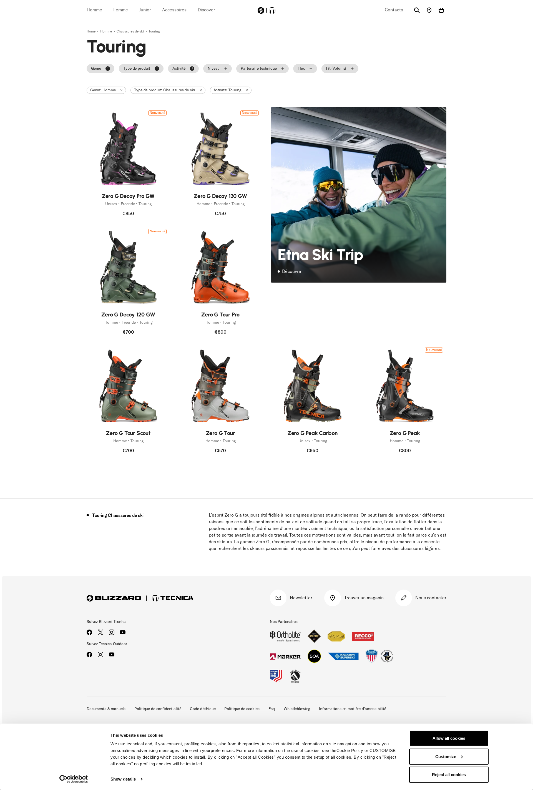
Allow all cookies (449, 738)
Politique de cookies (241, 708)
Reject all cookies (449, 774)
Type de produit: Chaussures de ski (164, 90)
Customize (445, 756)
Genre (100, 68)
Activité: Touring (227, 90)
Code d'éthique (202, 708)
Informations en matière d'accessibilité (352, 708)
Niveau (214, 68)
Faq (271, 708)
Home (91, 31)
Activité (182, 68)
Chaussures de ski (131, 31)
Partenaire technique (258, 68)
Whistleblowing (297, 708)
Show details (123, 779)
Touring (154, 31)
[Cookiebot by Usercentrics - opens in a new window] (73, 779)
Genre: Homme (103, 90)
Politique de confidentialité (157, 708)
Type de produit (140, 68)
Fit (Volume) (336, 68)
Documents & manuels (106, 708)
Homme (106, 31)
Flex (301, 68)
